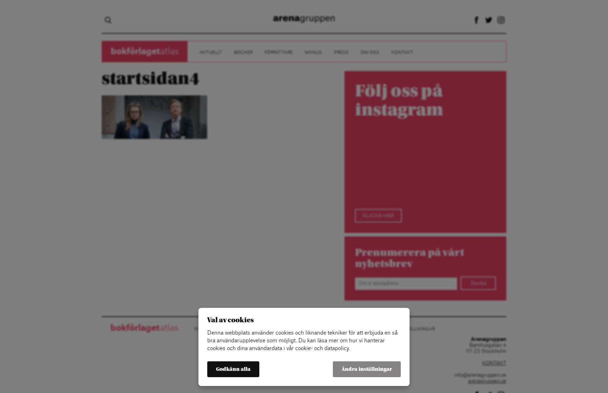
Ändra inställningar (367, 369)
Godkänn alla (233, 369)
